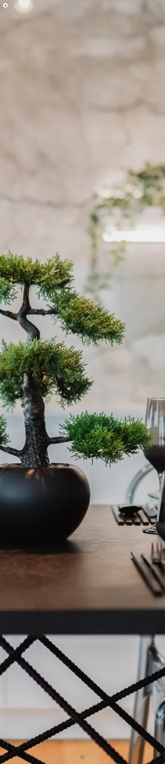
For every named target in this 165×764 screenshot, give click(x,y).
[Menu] (5, 5)
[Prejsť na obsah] (82, 757)
